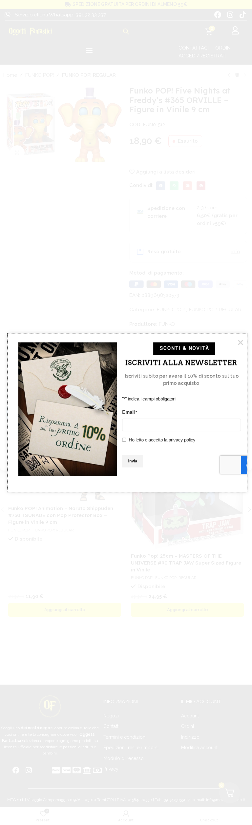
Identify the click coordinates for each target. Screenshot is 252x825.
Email (129, 412)
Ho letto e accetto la (162, 439)
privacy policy (182, 439)
